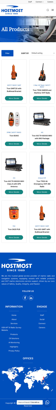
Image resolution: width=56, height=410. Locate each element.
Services (14, 323)
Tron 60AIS (14, 136)
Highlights (14, 347)
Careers (42, 327)
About (14, 319)
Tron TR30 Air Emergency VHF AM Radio (42, 184)
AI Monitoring (14, 342)
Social (42, 319)
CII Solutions (14, 338)
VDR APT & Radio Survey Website (11, 328)
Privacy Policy (14, 351)
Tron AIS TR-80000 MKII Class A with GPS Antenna (14, 184)
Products (14, 334)
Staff (42, 315)
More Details (14, 98)
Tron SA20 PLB (14, 229)
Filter (7, 53)
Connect (42, 323)
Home (14, 315)
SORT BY (25, 53)
